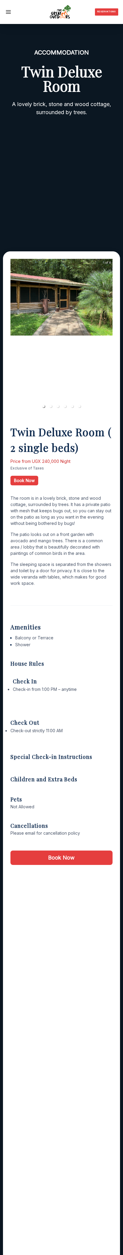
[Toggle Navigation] (8, 12)
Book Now (24, 480)
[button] (43, 406)
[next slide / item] (108, 335)
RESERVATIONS (106, 11)
